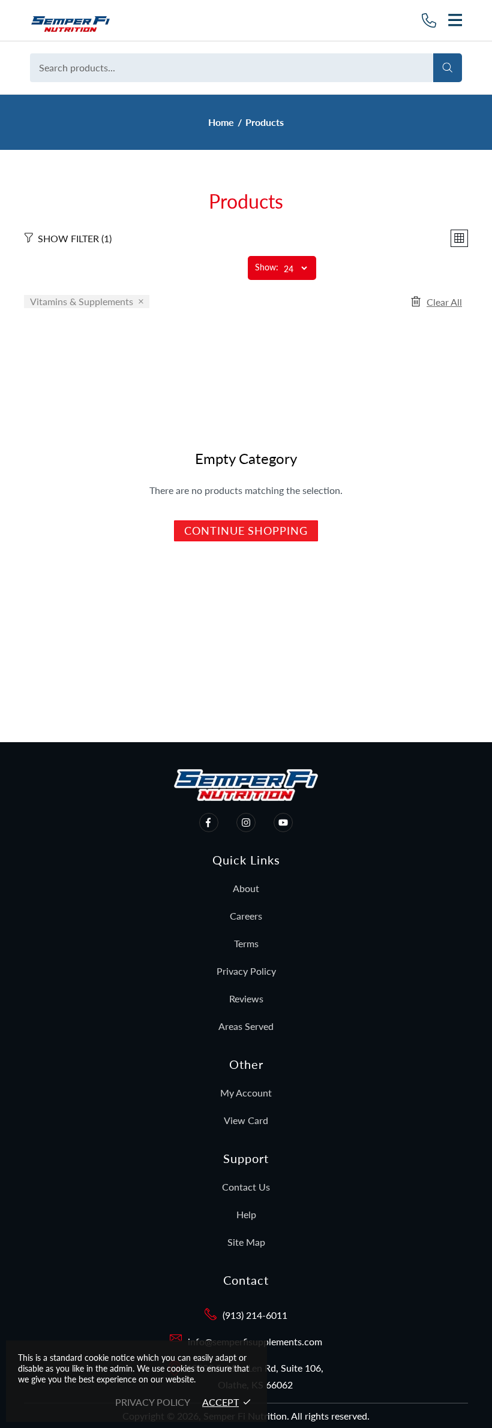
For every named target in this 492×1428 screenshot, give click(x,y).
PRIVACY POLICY (152, 1402)
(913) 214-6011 (255, 1315)
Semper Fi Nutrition (94, 20)
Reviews (246, 998)
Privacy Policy (246, 971)
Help (246, 1214)
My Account (246, 1092)
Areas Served (246, 1026)
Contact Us (246, 1186)
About (246, 888)
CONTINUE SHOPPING (245, 530)
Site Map (246, 1242)
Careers (246, 915)
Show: (266, 267)
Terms (246, 943)
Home (221, 122)
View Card (246, 1120)
